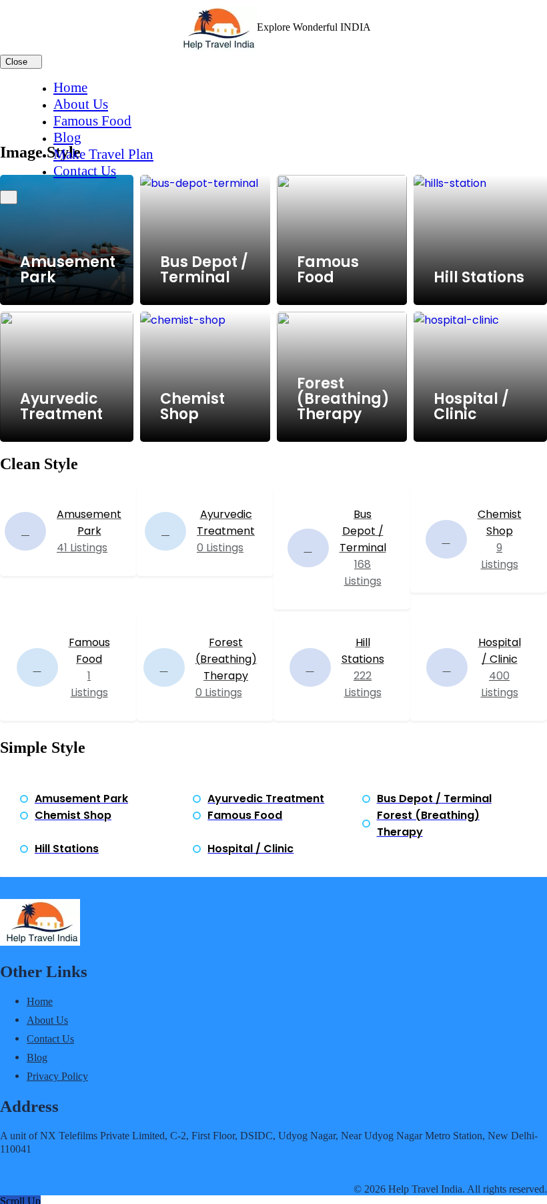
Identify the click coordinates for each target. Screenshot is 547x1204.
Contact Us (84, 171)
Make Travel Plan (103, 154)
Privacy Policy (57, 1076)
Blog (67, 137)
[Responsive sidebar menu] (8, 197)
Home (70, 87)
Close (17, 62)
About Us (80, 104)
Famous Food (92, 121)
